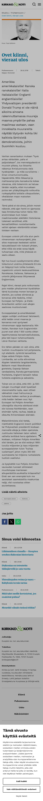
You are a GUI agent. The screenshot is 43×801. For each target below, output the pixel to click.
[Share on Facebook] (5, 522)
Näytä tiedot (21, 796)
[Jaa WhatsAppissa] (18, 522)
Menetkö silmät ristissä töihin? (19, 607)
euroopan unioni (10, 499)
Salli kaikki (21, 781)
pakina (6, 503)
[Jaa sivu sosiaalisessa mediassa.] (40, 435)
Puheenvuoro (17, 13)
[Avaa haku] (34, 4)
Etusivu (5, 13)
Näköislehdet (21, 714)
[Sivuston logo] (13, 4)
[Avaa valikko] (39, 4)
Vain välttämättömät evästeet (21, 789)
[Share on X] (11, 522)
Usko (4, 576)
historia (24, 499)
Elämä (4, 548)
